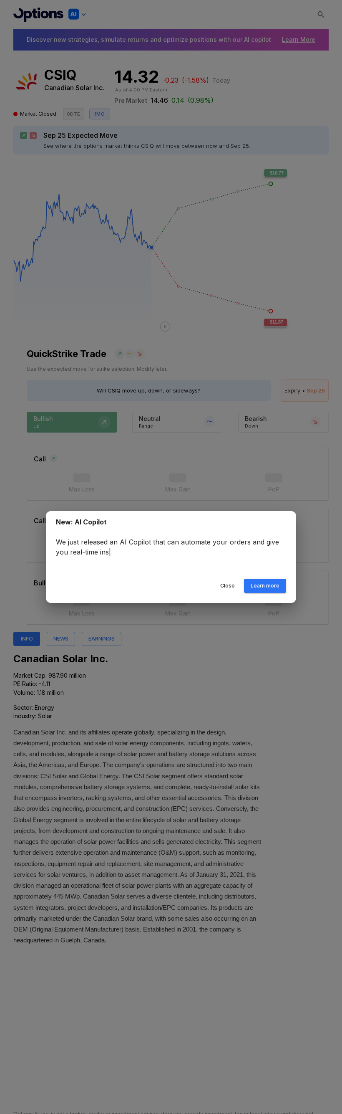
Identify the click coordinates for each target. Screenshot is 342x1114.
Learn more (265, 585)
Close (227, 585)
